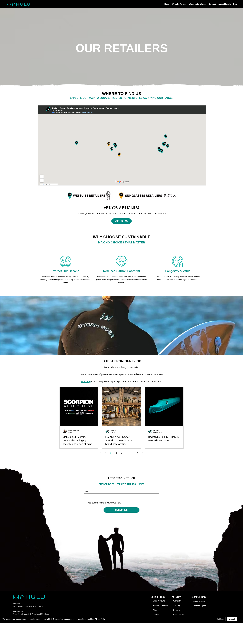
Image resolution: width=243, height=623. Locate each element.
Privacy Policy (100, 619)
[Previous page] (105, 453)
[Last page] (142, 453)
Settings (220, 619)
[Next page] (137, 453)
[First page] (100, 453)
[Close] (239, 619)
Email (87, 491)
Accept (232, 619)
